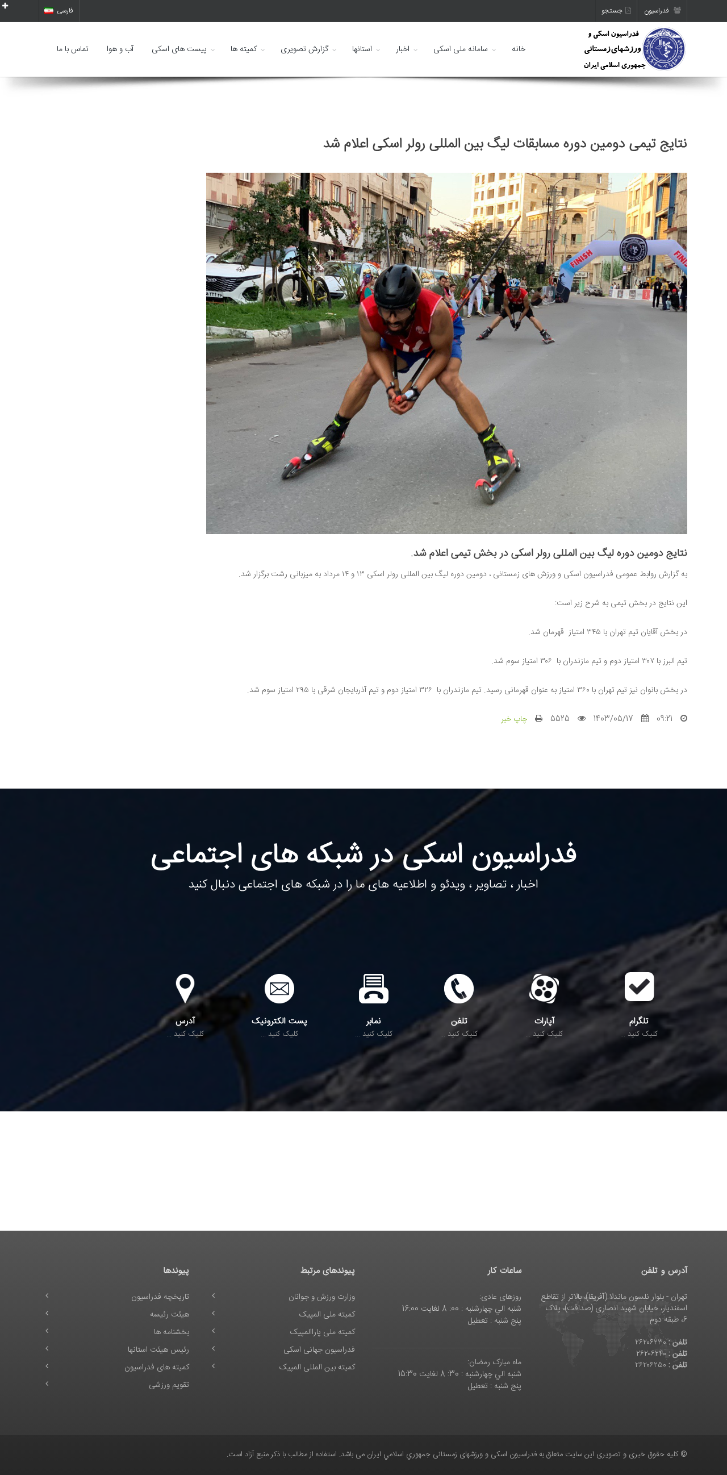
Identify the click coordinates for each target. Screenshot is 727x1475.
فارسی (65, 10)
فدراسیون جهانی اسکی (319, 1350)
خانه (518, 49)
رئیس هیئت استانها (158, 1350)
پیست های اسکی (179, 49)
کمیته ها (244, 49)
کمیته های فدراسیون (156, 1367)
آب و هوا (120, 49)
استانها (362, 49)
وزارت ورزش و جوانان (322, 1297)
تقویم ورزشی (169, 1385)
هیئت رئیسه (169, 1315)
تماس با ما (73, 49)
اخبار (403, 49)
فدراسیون (657, 10)
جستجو (611, 10)
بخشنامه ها (171, 1332)
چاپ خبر (514, 719)
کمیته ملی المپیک (327, 1315)
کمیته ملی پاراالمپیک (322, 1332)
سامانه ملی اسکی (460, 49)
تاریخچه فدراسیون (160, 1297)
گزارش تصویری (304, 49)
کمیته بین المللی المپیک (317, 1367)
